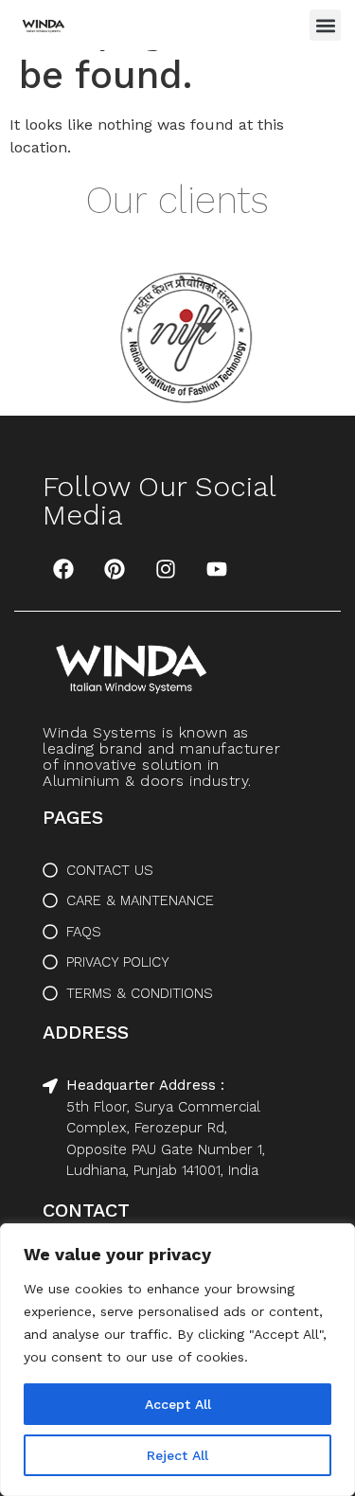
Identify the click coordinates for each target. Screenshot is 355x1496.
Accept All (178, 1404)
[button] (325, 25)
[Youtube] (217, 569)
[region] (177, 1359)
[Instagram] (165, 569)
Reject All (177, 1455)
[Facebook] (63, 569)
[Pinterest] (114, 569)
